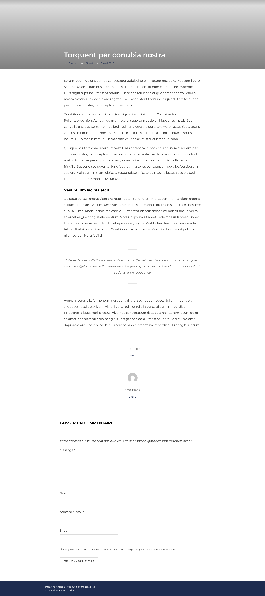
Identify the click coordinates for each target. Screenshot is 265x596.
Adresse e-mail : (72, 512)
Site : (63, 530)
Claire (72, 63)
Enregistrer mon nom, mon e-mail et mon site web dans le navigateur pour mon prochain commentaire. (119, 549)
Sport (89, 63)
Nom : (64, 493)
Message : (67, 450)
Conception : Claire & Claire (59, 590)
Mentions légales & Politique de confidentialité (70, 586)
